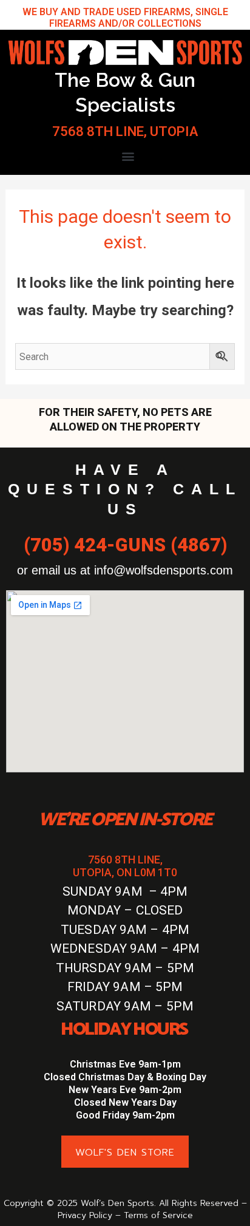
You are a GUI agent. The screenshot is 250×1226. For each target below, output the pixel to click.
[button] (128, 156)
